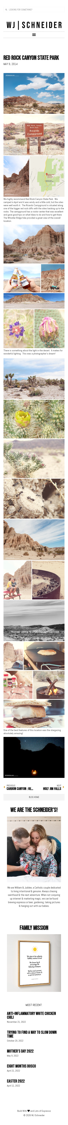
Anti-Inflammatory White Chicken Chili (31, 1015)
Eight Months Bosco (21, 1066)
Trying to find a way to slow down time (32, 1034)
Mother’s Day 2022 (20, 1051)
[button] (34, 34)
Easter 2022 (16, 1081)
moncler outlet (10, 356)
